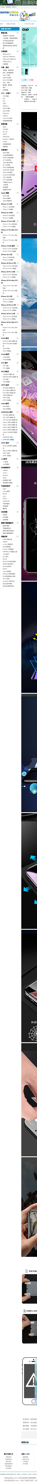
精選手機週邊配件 (7, 523)
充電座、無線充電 (8, 70)
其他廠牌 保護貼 (8, 482)
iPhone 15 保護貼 (8, 301)
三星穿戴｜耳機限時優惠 (10, 38)
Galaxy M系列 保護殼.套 (10, 430)
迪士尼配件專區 (7, 583)
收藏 (32, 80)
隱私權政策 (8, 1466)
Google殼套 (6, 357)
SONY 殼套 (6, 453)
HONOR (5, 470)
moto (4, 496)
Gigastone (6, 113)
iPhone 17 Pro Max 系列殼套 (10, 236)
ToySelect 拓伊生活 (8, 581)
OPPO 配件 (5, 385)
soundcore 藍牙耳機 (9, 175)
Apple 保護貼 (7, 198)
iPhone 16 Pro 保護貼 (9, 277)
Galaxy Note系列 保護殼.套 (10, 433)
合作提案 (25, 1464)
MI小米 (5, 494)
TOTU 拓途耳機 (7, 180)
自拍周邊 (4, 512)
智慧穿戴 (4, 124)
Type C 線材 (6, 75)
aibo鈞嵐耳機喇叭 (8, 155)
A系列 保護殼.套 (8, 395)
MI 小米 (5, 132)
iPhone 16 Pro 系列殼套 (10, 274)
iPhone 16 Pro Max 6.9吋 (9, 282)
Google (5, 141)
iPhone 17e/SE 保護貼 (9, 251)
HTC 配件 (4, 363)
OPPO (5, 134)
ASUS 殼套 (6, 348)
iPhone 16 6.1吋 (6, 254)
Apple (4, 127)
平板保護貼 (6, 503)
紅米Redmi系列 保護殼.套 (10, 377)
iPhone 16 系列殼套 (8, 257)
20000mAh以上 (7, 61)
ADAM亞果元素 (7, 539)
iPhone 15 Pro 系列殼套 (10, 316)
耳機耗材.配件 (7, 189)
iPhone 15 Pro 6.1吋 (8, 313)
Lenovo (5, 473)
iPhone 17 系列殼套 (8, 207)
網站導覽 (8, 1468)
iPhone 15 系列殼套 (8, 299)
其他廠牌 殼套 (7, 480)
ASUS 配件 (5, 338)
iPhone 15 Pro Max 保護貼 (10, 334)
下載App (2, 7)
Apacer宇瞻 (6, 111)
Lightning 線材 (7, 77)
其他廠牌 (5, 187)
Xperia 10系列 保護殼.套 (10, 450)
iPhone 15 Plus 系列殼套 (10, 308)
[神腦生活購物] (18, 15)
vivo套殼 (5, 462)
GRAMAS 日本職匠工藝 (10, 551)
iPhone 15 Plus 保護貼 (9, 310)
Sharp (4, 478)
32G (4, 98)
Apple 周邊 (5, 193)
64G (4, 101)
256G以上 (6, 106)
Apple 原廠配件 (7, 201)
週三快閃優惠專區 (8, 43)
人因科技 (5, 185)
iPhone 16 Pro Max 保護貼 (10, 292)
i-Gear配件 (6, 554)
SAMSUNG (6, 136)
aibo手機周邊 (7, 547)
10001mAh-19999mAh (9, 59)
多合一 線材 (6, 82)
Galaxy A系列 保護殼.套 (10, 427)
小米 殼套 (6, 379)
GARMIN (5, 129)
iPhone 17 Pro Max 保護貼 (10, 241)
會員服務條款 (9, 1464)
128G (4, 103)
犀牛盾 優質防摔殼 (8, 586)
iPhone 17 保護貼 (8, 209)
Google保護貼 (7, 359)
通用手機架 (6, 526)
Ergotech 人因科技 (8, 139)
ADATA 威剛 (6, 108)
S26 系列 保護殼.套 (8, 415)
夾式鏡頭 (5, 517)
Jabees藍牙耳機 (7, 162)
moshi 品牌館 (7, 571)
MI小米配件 (5, 371)
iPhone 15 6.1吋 (6, 296)
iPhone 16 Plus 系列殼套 (10, 266)
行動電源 (4, 51)
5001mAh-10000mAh (9, 56)
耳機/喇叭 (4, 150)
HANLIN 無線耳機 (8, 157)
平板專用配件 (5, 486)
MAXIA (5, 569)
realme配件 (5, 403)
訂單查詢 (25, 1461)
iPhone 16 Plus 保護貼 (9, 268)
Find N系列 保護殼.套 (9, 393)
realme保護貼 (7, 409)
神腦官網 (8, 1457)
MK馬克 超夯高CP (8, 564)
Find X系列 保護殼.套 (9, 390)
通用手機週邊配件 (8, 533)
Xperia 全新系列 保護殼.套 (10, 447)
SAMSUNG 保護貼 (8, 439)
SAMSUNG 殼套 (8, 437)
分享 (25, 80)
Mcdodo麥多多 (7, 566)
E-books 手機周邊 (8, 549)
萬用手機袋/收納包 (8, 531)
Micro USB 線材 (7, 80)
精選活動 (4, 33)
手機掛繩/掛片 (7, 528)
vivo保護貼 (6, 464)
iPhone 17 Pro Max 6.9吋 (9, 231)
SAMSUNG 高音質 (8, 170)
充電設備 (5, 90)
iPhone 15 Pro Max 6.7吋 (9, 323)
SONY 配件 (5, 443)
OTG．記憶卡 (6, 93)
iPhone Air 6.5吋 (7, 213)
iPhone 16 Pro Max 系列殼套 (10, 287)
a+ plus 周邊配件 (8, 544)
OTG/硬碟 (6, 96)
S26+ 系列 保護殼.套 (9, 417)
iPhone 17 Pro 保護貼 (9, 226)
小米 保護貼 (6, 382)
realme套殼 (6, 406)
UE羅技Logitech (7, 182)
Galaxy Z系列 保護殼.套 (10, 422)
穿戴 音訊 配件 (10, 24)
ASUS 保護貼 (7, 351)
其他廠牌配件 (5, 467)
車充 (4, 87)
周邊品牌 (4, 536)
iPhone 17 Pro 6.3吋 (8, 221)
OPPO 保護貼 (7, 400)
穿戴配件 (5, 146)
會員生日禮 (25, 1459)
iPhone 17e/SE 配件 (8, 246)
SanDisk (5, 116)
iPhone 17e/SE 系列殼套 (10, 249)
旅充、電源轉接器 (8, 72)
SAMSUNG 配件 (7, 412)
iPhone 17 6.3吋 (6, 204)
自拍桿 (5, 514)
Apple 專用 (6, 152)
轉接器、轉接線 (7, 85)
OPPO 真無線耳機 (8, 167)
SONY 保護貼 (7, 455)
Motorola (5, 475)
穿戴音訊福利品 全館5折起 (10, 47)
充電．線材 (5, 67)
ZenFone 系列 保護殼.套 (10, 341)
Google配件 (5, 354)
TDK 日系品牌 (7, 177)
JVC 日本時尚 (7, 160)
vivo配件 (4, 459)
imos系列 (5, 556)
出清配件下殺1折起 (8, 36)
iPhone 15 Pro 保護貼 (9, 319)
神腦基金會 (8, 1459)
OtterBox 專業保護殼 (9, 574)
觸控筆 (5, 508)
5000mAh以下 (7, 54)
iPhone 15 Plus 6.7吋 (8, 305)
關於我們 (8, 1461)
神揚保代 (14, 7)
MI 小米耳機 (6, 165)
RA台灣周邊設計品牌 (9, 576)
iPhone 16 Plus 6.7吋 (8, 263)
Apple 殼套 (6, 196)
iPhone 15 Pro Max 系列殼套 (10, 329)
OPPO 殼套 (6, 398)
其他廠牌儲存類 (7, 120)
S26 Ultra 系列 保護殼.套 (10, 420)
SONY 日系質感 (7, 172)
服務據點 (8, 7)
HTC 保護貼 (6, 368)
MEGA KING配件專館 (9, 561)
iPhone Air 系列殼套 (9, 215)
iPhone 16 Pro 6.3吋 (8, 272)
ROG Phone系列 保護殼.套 (10, 345)
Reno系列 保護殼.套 (9, 388)
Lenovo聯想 (6, 491)
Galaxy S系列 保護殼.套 (10, 425)
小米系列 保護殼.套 (8, 374)
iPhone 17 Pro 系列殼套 (10, 224)
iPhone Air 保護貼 (8, 218)
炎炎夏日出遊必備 (8, 40)
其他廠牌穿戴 (7, 144)
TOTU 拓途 (6, 579)
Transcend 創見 (7, 118)
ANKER (5, 542)
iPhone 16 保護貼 (8, 260)
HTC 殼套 (6, 366)
